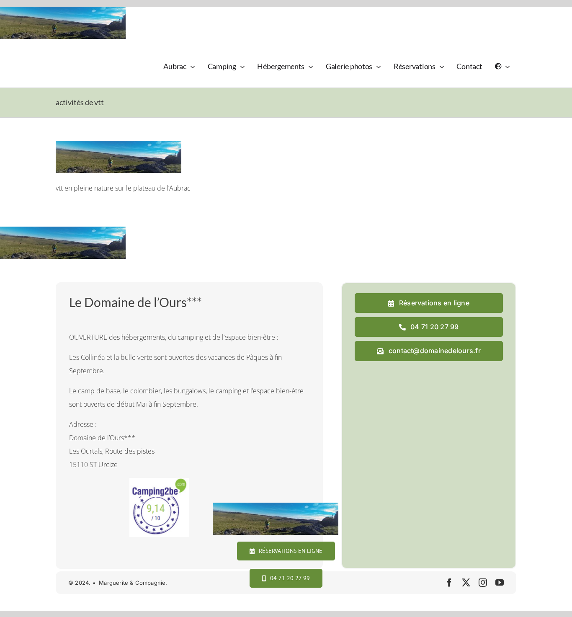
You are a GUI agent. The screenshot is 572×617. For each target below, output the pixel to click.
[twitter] (466, 582)
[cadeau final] (279, 481)
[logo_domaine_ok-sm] (79, 54)
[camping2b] (158, 481)
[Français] (502, 67)
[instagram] (483, 582)
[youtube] (499, 582)
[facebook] (449, 582)
